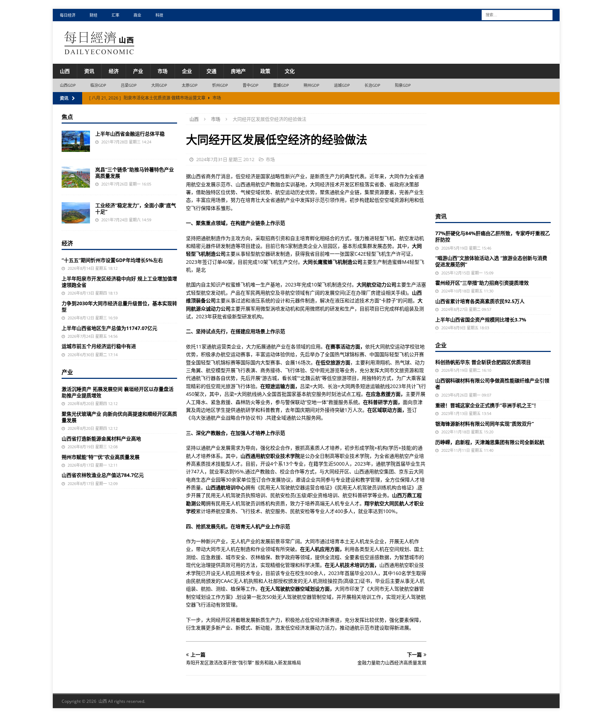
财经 (93, 15)
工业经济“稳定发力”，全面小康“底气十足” (135, 208)
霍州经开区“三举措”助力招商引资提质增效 (482, 282)
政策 (265, 71)
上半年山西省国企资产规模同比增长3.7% (480, 319)
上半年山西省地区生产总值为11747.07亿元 (109, 328)
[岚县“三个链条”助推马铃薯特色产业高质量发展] (76, 177)
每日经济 (67, 15)
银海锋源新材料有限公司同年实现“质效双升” (484, 423)
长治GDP (372, 85)
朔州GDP (312, 85)
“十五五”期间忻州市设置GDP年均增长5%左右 (112, 260)
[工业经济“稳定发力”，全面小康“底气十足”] (76, 212)
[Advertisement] (493, 157)
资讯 (89, 71)
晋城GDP (281, 85)
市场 (163, 71)
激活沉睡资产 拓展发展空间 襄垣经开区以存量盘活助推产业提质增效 (118, 392)
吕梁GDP (129, 85)
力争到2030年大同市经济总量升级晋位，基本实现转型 (119, 306)
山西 (65, 71)
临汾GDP (98, 85)
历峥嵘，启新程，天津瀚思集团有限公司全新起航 (489, 442)
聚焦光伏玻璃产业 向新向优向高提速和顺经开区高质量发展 (119, 416)
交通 (211, 71)
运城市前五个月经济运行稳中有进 (99, 346)
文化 (290, 71)
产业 (138, 71)
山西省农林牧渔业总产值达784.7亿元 (103, 475)
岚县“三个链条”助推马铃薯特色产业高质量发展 (134, 172)
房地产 (238, 71)
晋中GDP (251, 85)
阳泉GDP (403, 85)
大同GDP (159, 85)
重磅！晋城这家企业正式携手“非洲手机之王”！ (487, 405)
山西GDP (68, 85)
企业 (187, 71)
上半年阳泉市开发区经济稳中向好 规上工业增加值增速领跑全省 (119, 281)
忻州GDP (220, 85)
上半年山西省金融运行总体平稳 (130, 133)
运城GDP (342, 85)
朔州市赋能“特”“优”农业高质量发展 (101, 457)
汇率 (115, 15)
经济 (114, 71)
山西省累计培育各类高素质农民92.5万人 (480, 301)
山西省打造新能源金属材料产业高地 (101, 438)
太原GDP (190, 85)
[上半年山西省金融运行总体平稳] (76, 141)
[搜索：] (517, 14)
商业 (137, 15)
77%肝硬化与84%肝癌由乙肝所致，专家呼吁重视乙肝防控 (492, 236)
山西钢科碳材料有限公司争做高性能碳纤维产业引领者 (492, 383)
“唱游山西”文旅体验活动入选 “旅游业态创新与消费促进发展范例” (491, 261)
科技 (159, 15)
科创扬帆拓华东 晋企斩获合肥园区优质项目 (483, 362)
